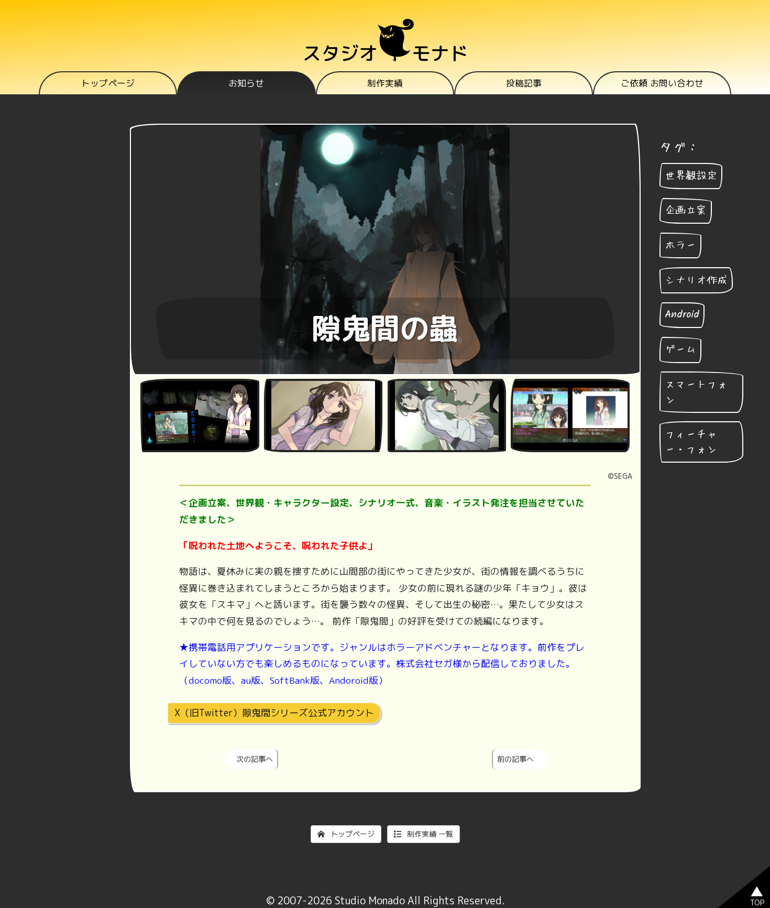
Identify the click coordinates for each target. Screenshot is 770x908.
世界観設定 (691, 176)
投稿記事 (524, 83)
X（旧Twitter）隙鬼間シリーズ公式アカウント (274, 712)
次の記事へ (254, 759)
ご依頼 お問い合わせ (662, 83)
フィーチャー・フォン (691, 442)
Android (682, 315)
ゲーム (680, 349)
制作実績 (385, 83)
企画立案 (686, 210)
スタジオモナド (385, 53)
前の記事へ (515, 759)
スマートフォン (696, 392)
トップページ (108, 83)
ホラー (680, 245)
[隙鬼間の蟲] (199, 415)
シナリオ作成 (696, 280)
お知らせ (246, 83)
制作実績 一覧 (429, 834)
